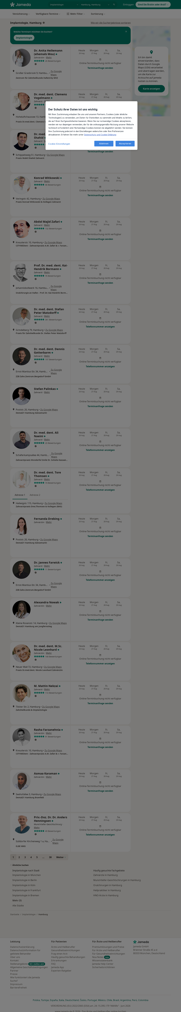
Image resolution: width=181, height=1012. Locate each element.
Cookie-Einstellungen (59, 144)
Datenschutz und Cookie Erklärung (100, 134)
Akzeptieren (125, 143)
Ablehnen (104, 143)
